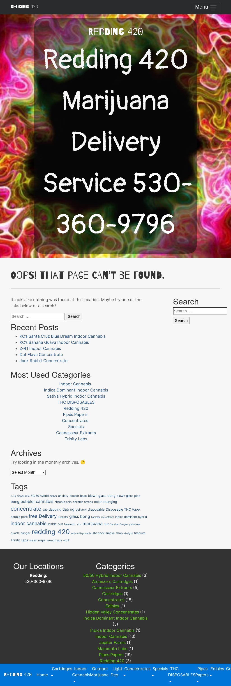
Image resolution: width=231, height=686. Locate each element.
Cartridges (112, 593)
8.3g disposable (20, 496)
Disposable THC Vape (123, 509)
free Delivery (43, 516)
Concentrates (75, 420)
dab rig (68, 509)
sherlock (98, 533)
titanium (139, 533)
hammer (95, 517)
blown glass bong (102, 496)
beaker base (78, 495)
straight (128, 533)
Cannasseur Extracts (76, 432)
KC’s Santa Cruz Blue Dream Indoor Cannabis (63, 336)
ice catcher (107, 517)
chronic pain (63, 502)
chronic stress (83, 502)
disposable (96, 509)
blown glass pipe (128, 495)
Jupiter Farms (112, 642)
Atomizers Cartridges (112, 581)
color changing (105, 502)
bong (15, 502)
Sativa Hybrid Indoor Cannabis (76, 396)
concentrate (26, 508)
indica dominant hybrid (131, 517)
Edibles (112, 605)
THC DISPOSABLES (76, 402)
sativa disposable (81, 533)
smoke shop (114, 533)
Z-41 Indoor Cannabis (40, 348)
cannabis (44, 501)
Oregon (124, 524)
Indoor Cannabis (75, 384)
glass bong (79, 516)
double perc (19, 517)
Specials (76, 426)
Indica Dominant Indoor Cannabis (76, 390)
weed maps (37, 540)
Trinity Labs (76, 438)
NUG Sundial (111, 524)
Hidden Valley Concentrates (112, 612)
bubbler (28, 501)
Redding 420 (24, 7)
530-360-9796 (38, 581)
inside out (55, 524)
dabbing (55, 509)
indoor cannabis (28, 523)
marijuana (93, 523)
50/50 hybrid (40, 495)
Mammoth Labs (72, 524)
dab (45, 509)
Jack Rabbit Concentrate (43, 360)
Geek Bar (63, 517)
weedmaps (54, 540)
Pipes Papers (75, 414)
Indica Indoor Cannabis (112, 630)
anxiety (63, 495)
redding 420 (51, 532)
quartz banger (20, 533)
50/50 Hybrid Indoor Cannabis (112, 575)
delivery (81, 509)
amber (53, 496)
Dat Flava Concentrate (41, 354)
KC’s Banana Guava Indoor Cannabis (54, 342)
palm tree (134, 524)
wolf (66, 540)
